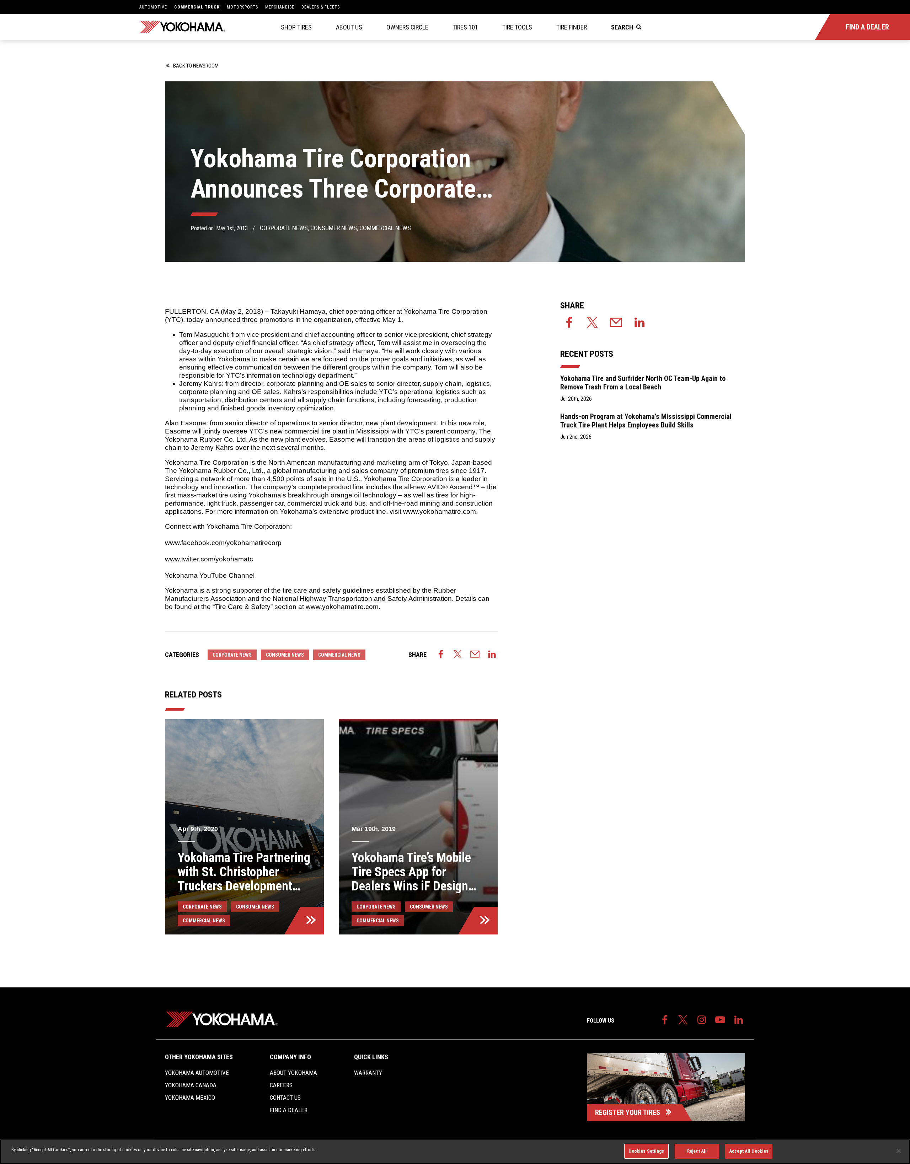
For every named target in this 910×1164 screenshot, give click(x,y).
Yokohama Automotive (197, 1072)
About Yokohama (293, 1072)
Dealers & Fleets (320, 7)
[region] (455, 1151)
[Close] (898, 1151)
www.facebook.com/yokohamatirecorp (223, 542)
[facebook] (440, 654)
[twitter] (458, 654)
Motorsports (242, 7)
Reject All (697, 1151)
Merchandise (279, 7)
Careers (281, 1085)
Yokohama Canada (190, 1085)
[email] (475, 654)
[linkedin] (492, 654)
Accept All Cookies (749, 1151)
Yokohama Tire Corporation (445, 311)
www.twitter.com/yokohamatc (209, 559)
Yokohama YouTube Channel (210, 575)
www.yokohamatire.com (439, 511)
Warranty (368, 1072)
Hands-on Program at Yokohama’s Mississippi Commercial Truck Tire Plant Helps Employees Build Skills (646, 420)
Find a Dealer (288, 1110)
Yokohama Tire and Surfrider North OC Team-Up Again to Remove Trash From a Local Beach (643, 382)
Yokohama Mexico (190, 1097)
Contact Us (285, 1097)
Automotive (153, 7)
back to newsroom (196, 66)
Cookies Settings (646, 1151)
